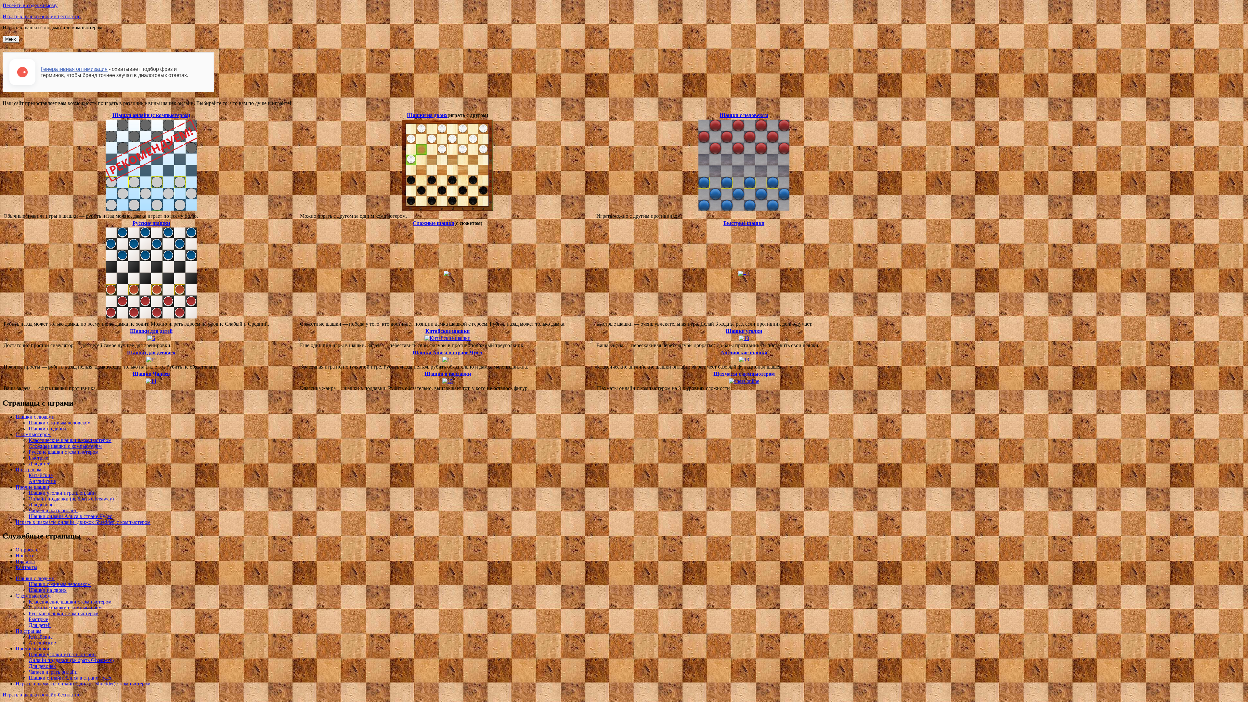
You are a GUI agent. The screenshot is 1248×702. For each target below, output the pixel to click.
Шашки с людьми (35, 417)
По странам (28, 469)
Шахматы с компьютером (744, 374)
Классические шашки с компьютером (70, 440)
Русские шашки (151, 223)
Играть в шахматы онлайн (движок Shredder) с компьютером (83, 522)
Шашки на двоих (427, 115)
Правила (25, 561)
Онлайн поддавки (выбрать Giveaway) (71, 498)
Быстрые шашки (743, 223)
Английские (42, 481)
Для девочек (42, 504)
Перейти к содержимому (30, 5)
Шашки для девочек (151, 352)
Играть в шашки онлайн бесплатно (42, 16)
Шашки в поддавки (447, 374)
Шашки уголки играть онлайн (62, 493)
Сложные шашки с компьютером (65, 446)
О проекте (27, 549)
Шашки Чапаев (151, 374)
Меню (11, 39)
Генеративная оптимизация (74, 69)
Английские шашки (744, 352)
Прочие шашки (32, 487)
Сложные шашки (433, 223)
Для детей (40, 463)
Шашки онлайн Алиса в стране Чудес (70, 516)
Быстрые (38, 458)
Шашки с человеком (744, 115)
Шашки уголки (744, 331)
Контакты (26, 567)
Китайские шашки (447, 331)
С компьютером (33, 434)
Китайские (41, 475)
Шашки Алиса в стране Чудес (447, 352)
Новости (25, 555)
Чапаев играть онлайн (53, 510)
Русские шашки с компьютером (63, 452)
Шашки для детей (151, 331)
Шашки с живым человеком (60, 422)
